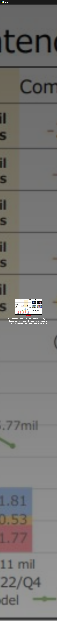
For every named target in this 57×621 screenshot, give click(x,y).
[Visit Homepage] (7, 2)
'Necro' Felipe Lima (23, 325)
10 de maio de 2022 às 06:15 (31, 325)
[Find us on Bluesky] (54, 2)
